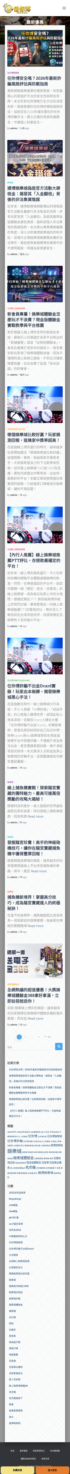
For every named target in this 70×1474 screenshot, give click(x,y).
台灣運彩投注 (18, 1146)
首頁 (12, 1451)
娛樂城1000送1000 (29, 1152)
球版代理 (13, 1348)
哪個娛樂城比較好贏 (16, 429)
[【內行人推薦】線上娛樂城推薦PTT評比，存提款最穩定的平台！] (35, 525)
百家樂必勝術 (16, 1367)
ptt (42, 1132)
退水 (35, 1173)
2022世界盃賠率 (23, 1132)
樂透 (51, 1159)
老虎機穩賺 (55, 1451)
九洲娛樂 (24, 1137)
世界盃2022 (54, 1132)
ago (23, 128)
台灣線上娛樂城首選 (16, 308)
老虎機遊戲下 (51, 1168)
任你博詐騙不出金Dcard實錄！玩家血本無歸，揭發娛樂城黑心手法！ (33, 691)
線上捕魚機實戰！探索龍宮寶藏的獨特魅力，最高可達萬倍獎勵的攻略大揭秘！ (33, 793)
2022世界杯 (12, 1132)
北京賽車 (46, 1141)
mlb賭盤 (13, 1205)
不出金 (46, 1132)
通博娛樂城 (45, 1173)
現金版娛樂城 (20, 1163)
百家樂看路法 (16, 1373)
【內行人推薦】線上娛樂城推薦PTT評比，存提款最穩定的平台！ (33, 560)
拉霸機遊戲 (38, 1159)
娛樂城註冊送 (42, 1152)
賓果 (58, 1168)
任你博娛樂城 (13, 73)
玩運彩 (57, 1158)
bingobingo (15, 1199)
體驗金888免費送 (28, 1459)
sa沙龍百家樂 (16, 1224)
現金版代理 (14, 1342)
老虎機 (30, 1167)
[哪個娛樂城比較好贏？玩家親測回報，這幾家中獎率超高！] (35, 404)
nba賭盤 (13, 1211)
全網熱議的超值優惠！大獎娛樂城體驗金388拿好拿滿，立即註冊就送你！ (33, 995)
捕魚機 (46, 1159)
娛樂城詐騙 (53, 1152)
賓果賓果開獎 (22, 1173)
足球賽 (30, 1173)
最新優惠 (24, 1451)
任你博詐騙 (15, 1141)
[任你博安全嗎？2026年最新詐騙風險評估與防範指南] (35, 48)
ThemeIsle (46, 1466)
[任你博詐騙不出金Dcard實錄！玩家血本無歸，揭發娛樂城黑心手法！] (35, 656)
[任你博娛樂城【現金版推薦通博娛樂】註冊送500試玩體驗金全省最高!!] (18, 8)
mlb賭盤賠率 (35, 1132)
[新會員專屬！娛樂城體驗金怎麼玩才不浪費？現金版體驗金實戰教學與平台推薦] (35, 284)
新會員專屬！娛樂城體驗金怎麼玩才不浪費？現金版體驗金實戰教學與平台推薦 (33, 319)
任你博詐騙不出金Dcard (18, 680)
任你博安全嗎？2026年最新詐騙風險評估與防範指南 (35, 1069)
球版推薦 (13, 1354)
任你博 (32, 1136)
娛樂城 (10, 183)
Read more (35, 816)
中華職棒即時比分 (18, 1236)
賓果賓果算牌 (16, 1410)
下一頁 (47, 1037)
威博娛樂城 (56, 1145)
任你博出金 (42, 1137)
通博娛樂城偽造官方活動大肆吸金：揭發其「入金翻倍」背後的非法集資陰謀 (33, 193)
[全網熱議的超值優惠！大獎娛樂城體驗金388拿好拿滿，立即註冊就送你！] (35, 961)
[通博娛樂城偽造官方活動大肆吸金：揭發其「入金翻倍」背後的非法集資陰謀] (35, 158)
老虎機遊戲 (40, 1168)
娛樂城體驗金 (13, 984)
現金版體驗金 (33, 1162)
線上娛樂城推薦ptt (17, 1168)
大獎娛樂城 (45, 1146)
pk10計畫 (14, 1217)
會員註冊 (45, 1459)
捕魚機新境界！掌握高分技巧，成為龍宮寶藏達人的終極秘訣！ (33, 902)
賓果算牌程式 (39, 1451)
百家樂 (45, 1162)
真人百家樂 (14, 1379)
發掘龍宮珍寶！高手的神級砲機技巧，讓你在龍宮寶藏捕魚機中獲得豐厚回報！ (33, 848)
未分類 (12, 1317)
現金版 (11, 1162)
